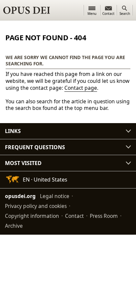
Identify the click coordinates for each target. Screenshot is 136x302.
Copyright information (32, 215)
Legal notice (54, 196)
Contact (74, 215)
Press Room (104, 215)
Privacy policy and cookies (36, 206)
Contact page (80, 87)
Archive (14, 225)
